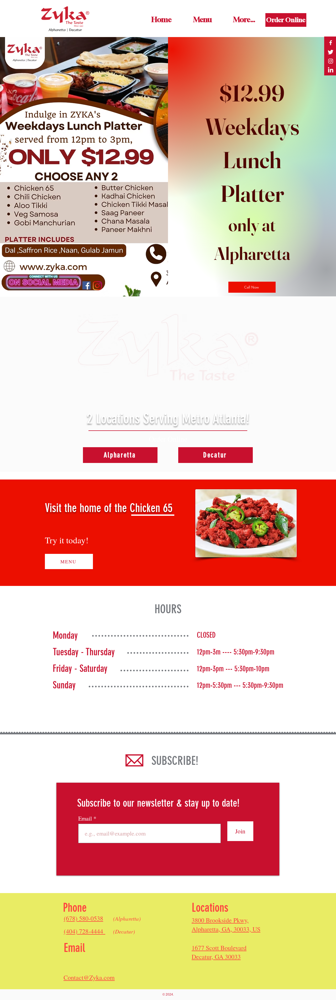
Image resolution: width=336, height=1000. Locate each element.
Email (85, 818)
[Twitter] (330, 52)
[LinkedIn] (330, 70)
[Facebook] (330, 42)
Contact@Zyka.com (89, 977)
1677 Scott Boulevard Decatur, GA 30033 (219, 952)
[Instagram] (330, 61)
